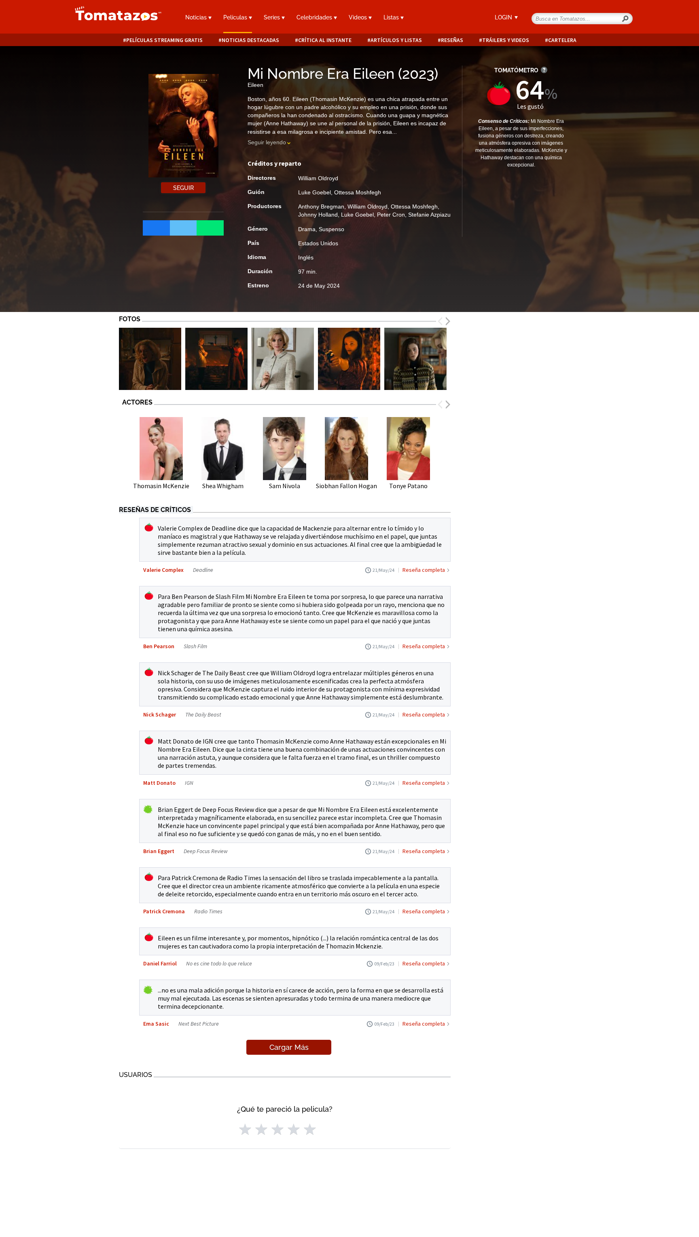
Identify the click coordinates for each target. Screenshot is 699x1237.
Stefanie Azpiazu (429, 214)
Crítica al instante (325, 40)
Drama (307, 229)
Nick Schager (159, 714)
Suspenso (331, 229)
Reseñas (452, 40)
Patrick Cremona (164, 911)
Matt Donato (159, 782)
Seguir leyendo (267, 142)
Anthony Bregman (321, 206)
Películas (236, 17)
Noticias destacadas (250, 40)
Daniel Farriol (160, 963)
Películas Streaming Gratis (164, 40)
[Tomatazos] (114, 18)
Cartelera (562, 40)
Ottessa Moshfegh (357, 192)
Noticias (196, 17)
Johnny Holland (318, 214)
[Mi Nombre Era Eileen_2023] (150, 359)
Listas (391, 17)
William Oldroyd (318, 178)
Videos (359, 17)
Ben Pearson (158, 646)
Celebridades (315, 17)
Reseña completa (423, 569)
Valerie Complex (163, 569)
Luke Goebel (314, 192)
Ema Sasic (156, 1023)
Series (273, 17)
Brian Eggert (158, 851)
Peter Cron (391, 214)
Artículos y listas (396, 40)
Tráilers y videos (505, 40)
